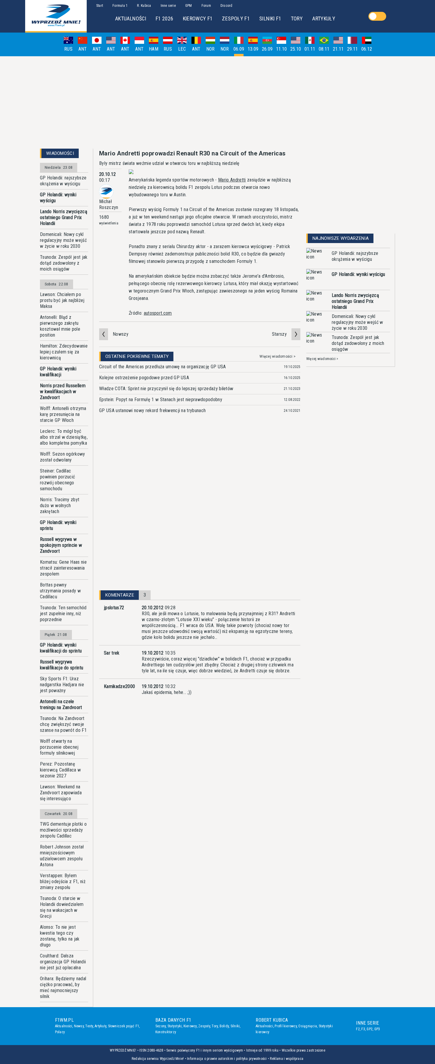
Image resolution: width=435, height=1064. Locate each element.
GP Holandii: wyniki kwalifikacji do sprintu (61, 648)
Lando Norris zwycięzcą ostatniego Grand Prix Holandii (63, 217)
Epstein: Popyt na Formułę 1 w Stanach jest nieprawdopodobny (160, 399)
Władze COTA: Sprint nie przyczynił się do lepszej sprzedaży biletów (166, 388)
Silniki (235, 1026)
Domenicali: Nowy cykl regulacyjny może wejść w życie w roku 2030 (63, 240)
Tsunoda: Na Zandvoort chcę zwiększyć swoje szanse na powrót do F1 (63, 724)
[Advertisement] (217, 102)
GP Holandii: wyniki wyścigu (58, 197)
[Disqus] (200, 510)
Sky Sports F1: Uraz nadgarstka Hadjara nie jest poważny (62, 684)
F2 (358, 1029)
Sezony (160, 1026)
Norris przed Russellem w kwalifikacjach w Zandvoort (63, 391)
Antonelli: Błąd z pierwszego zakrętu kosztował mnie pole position (60, 326)
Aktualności (63, 1026)
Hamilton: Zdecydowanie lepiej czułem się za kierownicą (64, 352)
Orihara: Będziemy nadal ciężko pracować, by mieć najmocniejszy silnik (63, 987)
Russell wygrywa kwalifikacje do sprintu (61, 665)
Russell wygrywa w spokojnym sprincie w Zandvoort (61, 545)
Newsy (79, 1026)
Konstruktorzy (165, 1032)
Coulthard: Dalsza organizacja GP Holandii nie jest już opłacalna (63, 961)
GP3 (377, 1029)
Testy (89, 1026)
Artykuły (100, 1026)
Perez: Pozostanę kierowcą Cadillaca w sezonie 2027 (60, 770)
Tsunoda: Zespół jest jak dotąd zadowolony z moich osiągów (64, 263)
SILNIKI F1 (270, 18)
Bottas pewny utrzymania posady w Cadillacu (60, 590)
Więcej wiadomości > (278, 356)
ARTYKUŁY (323, 18)
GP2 (370, 1029)
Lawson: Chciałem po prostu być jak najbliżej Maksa (62, 300)
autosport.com (158, 313)
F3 (363, 1029)
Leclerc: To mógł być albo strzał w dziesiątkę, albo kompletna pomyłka (64, 437)
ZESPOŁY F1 (236, 18)
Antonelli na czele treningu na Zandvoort (61, 704)
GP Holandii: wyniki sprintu (58, 525)
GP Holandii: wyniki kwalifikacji (58, 371)
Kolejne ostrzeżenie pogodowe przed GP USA (144, 377)
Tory (215, 1026)
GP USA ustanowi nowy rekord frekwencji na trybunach (152, 410)
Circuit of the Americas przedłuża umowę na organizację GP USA (162, 366)
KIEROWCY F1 (198, 18)
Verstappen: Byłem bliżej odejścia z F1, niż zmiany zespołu (63, 881)
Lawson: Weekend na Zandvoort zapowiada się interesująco (61, 792)
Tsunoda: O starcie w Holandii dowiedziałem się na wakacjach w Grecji (62, 907)
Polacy (60, 1032)
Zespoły (204, 1026)
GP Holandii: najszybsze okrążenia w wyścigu (63, 181)
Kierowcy (190, 1026)
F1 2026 (164, 18)
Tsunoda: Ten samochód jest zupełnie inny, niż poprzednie (63, 613)
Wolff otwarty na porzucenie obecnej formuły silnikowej (59, 747)
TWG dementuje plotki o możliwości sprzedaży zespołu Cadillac (63, 830)
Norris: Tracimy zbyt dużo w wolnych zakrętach (59, 505)
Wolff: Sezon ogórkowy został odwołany (62, 457)
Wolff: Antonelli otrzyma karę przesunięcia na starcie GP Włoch (63, 414)
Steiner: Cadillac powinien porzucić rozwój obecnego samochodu (57, 479)
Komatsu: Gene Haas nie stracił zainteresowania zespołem (63, 568)
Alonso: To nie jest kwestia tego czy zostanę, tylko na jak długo (60, 936)
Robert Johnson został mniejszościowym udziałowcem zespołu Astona (62, 855)
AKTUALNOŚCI (130, 18)
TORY (297, 18)
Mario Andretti (232, 180)
